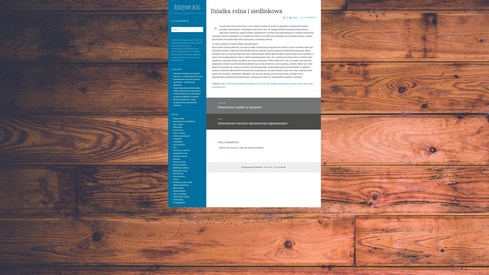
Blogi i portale (178, 119)
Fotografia (177, 139)
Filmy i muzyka (179, 133)
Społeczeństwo (179, 191)
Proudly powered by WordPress (252, 167)
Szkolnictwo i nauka (181, 197)
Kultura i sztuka (179, 162)
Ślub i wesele (178, 188)
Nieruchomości (179, 176)
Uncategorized (179, 203)
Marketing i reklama (181, 168)
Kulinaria (176, 159)
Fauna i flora (178, 130)
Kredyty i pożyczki (180, 156)
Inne (175, 148)
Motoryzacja (178, 174)
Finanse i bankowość (181, 136)
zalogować (234, 148)
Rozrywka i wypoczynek (182, 182)
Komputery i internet (181, 150)
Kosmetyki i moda (180, 153)
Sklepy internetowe (181, 185)
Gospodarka (178, 142)
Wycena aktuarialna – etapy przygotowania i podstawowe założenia (185, 102)
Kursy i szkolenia (179, 165)
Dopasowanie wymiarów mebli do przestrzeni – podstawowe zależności (186, 82)
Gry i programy (179, 145)
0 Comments (310, 17)
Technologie (178, 200)
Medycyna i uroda (180, 171)
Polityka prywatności (180, 21)
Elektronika (177, 127)
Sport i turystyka (179, 194)
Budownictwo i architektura (184, 121)
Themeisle (282, 167)
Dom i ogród (178, 124)
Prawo (175, 179)
